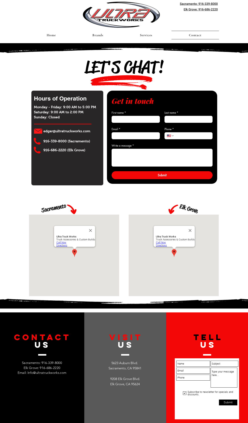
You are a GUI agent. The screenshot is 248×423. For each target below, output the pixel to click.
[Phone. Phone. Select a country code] (170, 135)
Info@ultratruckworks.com (47, 373)
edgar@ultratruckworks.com (66, 131)
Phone (169, 129)
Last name (171, 112)
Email (116, 129)
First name (119, 112)
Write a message (123, 145)
